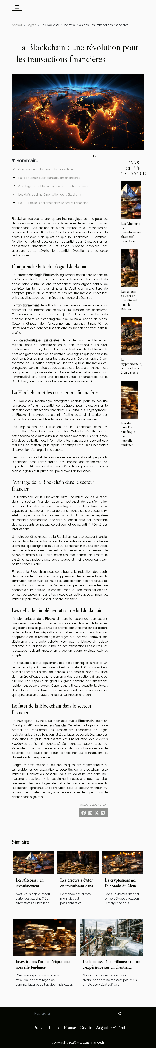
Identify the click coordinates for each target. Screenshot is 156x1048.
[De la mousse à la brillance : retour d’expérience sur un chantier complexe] (111, 937)
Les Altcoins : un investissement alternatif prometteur (131, 232)
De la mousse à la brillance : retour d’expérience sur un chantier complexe (111, 967)
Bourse (70, 1027)
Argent (102, 1027)
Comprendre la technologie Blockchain (45, 169)
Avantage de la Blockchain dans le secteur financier (54, 186)
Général (118, 1027)
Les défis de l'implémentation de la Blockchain (50, 194)
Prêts (37, 1027)
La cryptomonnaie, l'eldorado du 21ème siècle (131, 366)
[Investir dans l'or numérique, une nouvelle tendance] (129, 399)
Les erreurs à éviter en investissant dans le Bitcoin (129, 300)
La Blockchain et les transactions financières (49, 178)
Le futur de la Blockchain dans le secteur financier (53, 203)
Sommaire (27, 160)
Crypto (31, 25)
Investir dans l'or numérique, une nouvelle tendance (128, 433)
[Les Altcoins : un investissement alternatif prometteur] (131, 200)
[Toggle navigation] (17, 7)
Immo (54, 1027)
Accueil (17, 25)
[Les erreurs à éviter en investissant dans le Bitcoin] (129, 268)
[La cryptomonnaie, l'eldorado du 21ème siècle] (131, 336)
